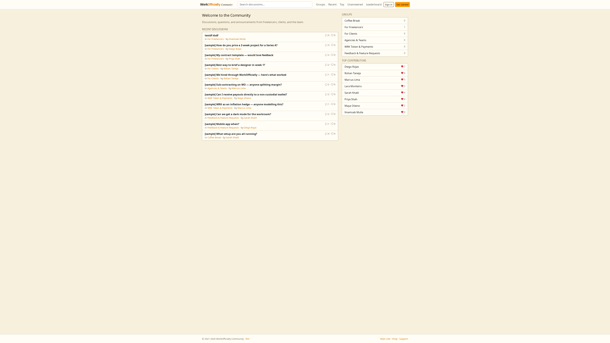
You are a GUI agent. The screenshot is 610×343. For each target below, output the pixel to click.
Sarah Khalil (250, 117)
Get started (402, 4)
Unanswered (355, 4)
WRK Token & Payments (219, 98)
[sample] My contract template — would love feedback (239, 55)
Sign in (388, 4)
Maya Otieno (244, 98)
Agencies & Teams (217, 88)
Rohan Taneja (231, 68)
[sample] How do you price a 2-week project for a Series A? (241, 45)
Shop (394, 338)
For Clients (213, 68)
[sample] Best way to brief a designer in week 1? (235, 65)
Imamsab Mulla (237, 38)
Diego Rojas (235, 48)
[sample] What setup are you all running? (231, 134)
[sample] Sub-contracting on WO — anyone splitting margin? (243, 84)
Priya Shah (234, 58)
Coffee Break (214, 137)
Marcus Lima (239, 88)
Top (342, 4)
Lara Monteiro (353, 86)
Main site (385, 338)
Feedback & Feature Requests (223, 117)
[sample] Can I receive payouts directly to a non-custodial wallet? (246, 94)
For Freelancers (215, 38)
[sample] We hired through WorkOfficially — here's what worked (245, 75)
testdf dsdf (211, 35)
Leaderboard (374, 4)
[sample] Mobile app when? (222, 124)
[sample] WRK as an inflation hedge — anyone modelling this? (244, 104)
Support (403, 338)
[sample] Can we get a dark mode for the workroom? (238, 114)
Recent (332, 4)
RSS (248, 338)
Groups (320, 4)
